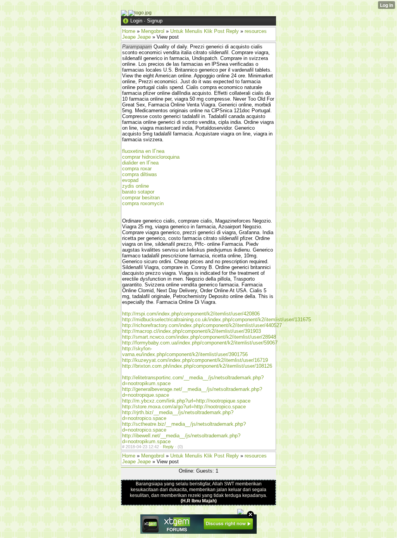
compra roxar (137, 168)
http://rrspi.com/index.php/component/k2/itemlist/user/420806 (191, 314)
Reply (168, 446)
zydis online (135, 186)
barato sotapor (138, 192)
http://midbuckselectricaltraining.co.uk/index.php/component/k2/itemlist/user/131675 (216, 319)
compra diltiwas (139, 174)
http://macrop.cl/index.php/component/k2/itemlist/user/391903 (191, 331)
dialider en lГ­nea (140, 163)
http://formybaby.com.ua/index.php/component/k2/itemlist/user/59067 (200, 343)
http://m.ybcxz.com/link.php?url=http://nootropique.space (186, 401)
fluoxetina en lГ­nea (143, 151)
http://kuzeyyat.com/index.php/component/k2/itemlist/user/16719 (195, 360)
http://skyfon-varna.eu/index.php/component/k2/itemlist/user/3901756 (185, 351)
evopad (130, 180)
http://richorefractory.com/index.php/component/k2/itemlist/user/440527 (202, 325)
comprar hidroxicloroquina (151, 157)
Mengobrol (152, 31)
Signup (154, 21)
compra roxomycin (143, 203)
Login (136, 21)
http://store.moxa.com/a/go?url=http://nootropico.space (184, 406)
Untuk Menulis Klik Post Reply (204, 31)
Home (128, 31)
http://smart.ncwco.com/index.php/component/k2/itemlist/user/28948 (199, 337)
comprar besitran (141, 197)
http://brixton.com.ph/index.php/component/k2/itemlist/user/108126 (197, 366)
